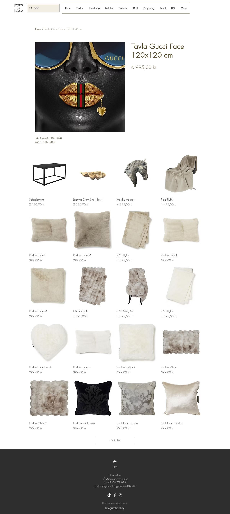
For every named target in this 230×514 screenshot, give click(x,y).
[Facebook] (114, 495)
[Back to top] (115, 461)
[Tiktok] (109, 495)
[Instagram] (120, 495)
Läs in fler (115, 440)
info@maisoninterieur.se (115, 479)
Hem (38, 29)
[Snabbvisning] (49, 174)
